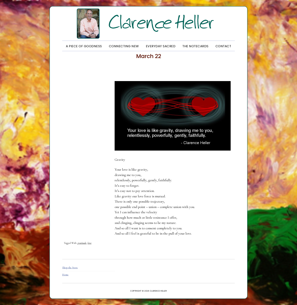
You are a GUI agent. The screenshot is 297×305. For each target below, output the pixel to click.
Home (65, 274)
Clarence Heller (148, 23)
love (89, 243)
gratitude (81, 243)
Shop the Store (70, 267)
